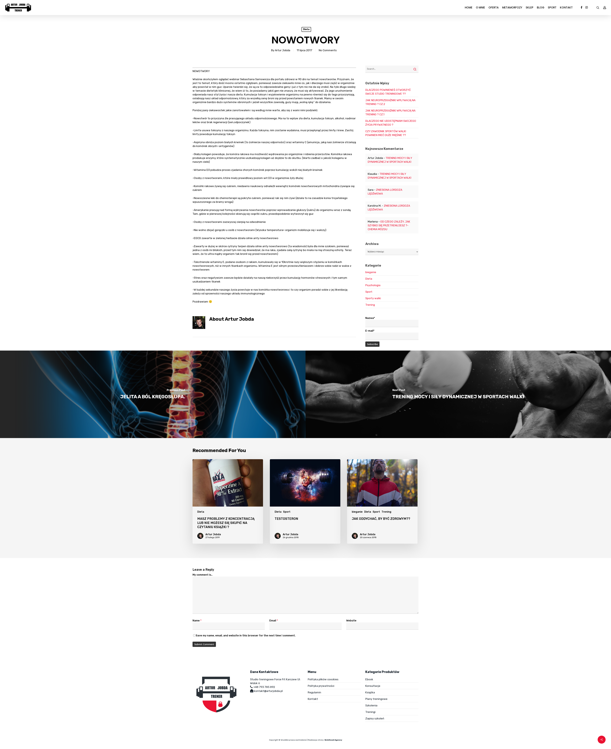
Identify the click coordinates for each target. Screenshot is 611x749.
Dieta (306, 29)
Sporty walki (373, 298)
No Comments (328, 50)
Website (351, 620)
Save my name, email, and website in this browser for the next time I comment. (245, 635)
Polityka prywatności (321, 685)
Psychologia (372, 285)
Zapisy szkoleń (374, 718)
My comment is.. (202, 574)
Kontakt (313, 698)
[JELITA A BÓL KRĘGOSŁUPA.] (153, 394)
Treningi (370, 712)
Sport (368, 291)
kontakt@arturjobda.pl (268, 691)
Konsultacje (372, 685)
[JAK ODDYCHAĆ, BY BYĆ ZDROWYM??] (382, 501)
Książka (370, 692)
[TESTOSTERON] (305, 501)
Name (197, 620)
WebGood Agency (333, 740)
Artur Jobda (282, 50)
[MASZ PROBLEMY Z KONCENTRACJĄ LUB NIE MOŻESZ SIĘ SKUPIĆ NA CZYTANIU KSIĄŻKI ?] (228, 501)
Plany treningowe (376, 698)
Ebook (369, 679)
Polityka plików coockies (323, 679)
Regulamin (314, 692)
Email (273, 620)
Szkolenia (371, 705)
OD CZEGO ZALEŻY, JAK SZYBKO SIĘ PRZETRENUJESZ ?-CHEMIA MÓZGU (389, 225)
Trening (370, 304)
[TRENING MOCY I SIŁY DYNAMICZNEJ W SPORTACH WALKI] (458, 394)
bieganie (370, 272)
